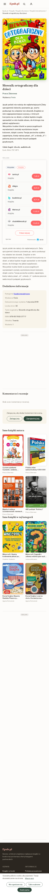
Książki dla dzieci (22, 11)
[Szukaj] (24, 4)
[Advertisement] (24, 362)
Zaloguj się (14, 419)
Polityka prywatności (33, 871)
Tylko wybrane (34, 885)
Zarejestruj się (32, 419)
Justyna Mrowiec (31, 559)
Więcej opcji (29, 878)
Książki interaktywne (37, 11)
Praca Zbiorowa (10, 93)
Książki (12, 11)
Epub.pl (14, 4)
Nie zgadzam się (15, 885)
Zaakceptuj (24, 890)
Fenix (13, 97)
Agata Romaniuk (8, 601)
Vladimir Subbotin (9, 559)
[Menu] (5, 4)
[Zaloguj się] (31, 4)
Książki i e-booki (9, 871)
